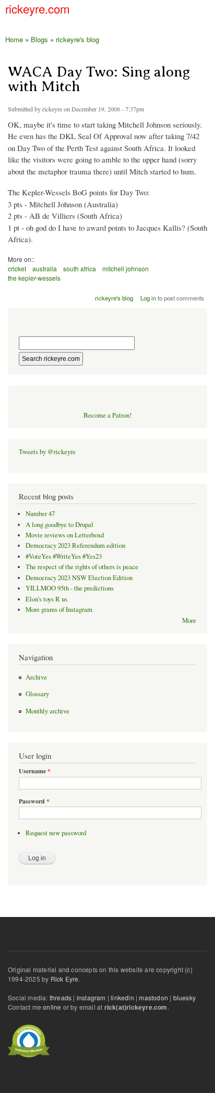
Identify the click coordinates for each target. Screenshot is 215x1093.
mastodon (153, 997)
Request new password (56, 832)
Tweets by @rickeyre (47, 451)
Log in (148, 298)
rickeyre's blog (77, 39)
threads (60, 997)
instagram (91, 997)
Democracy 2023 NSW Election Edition (79, 577)
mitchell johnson (125, 268)
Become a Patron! (107, 415)
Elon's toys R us (46, 599)
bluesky (184, 997)
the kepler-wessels (34, 277)
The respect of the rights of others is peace (82, 566)
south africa (79, 268)
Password (34, 801)
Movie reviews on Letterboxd (65, 535)
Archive (36, 677)
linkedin (122, 997)
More (189, 620)
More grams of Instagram (59, 609)
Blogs (39, 39)
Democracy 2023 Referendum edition (75, 545)
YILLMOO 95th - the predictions (70, 588)
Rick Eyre (65, 978)
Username (35, 771)
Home (14, 39)
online (52, 1006)
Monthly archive (47, 711)
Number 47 (40, 513)
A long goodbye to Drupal (59, 524)
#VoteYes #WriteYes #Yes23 (64, 556)
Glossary (37, 693)
